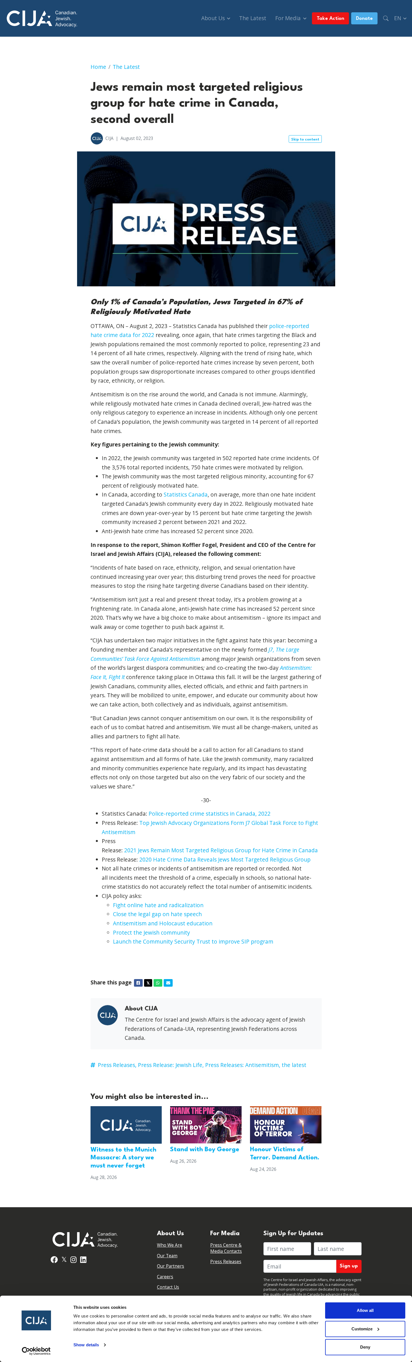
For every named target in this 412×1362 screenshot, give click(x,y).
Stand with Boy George (204, 1149)
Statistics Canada (186, 494)
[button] (386, 18)
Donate (364, 18)
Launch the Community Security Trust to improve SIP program (193, 941)
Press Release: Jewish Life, (171, 1065)
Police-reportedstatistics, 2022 (209, 813)
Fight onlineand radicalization (158, 905)
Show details (86, 1344)
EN (398, 18)
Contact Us (168, 1287)
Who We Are (169, 1245)
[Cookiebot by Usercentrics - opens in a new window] (36, 1351)
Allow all (365, 1310)
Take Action (330, 18)
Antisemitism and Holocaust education (162, 923)
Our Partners (170, 1266)
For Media (288, 18)
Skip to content (305, 139)
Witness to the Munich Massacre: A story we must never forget (123, 1158)
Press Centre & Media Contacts (226, 1248)
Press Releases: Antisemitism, (242, 1065)
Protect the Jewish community (151, 932)
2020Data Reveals (225, 859)
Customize (361, 1328)
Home (98, 67)
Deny (365, 1347)
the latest (294, 1065)
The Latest (252, 18)
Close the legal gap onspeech (157, 914)
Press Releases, (117, 1065)
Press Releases (225, 1262)
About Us (213, 18)
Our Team (167, 1256)
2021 (221, 850)
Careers (165, 1277)
